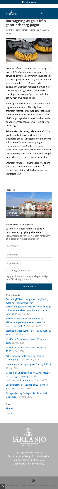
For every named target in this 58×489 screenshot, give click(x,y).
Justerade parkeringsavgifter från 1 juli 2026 (28, 364)
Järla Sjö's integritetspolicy (19, 279)
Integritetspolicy (36, 463)
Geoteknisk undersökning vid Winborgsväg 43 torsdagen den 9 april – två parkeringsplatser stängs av (28, 376)
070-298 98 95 (38, 459)
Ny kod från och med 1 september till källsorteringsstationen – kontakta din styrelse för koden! (25, 322)
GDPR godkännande (18, 270)
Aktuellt (9, 33)
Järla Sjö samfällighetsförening (21, 30)
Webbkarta (19, 463)
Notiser (9, 413)
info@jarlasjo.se (21, 459)
